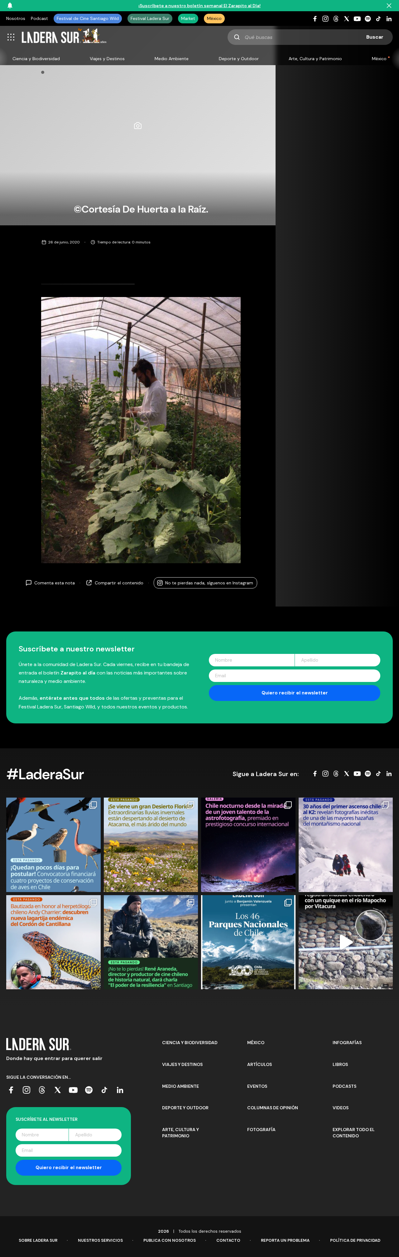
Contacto (228, 1240)
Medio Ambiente (172, 58)
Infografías (347, 1042)
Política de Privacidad (355, 1240)
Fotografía (261, 1129)
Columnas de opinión (272, 1108)
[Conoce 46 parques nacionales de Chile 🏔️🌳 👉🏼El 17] (248, 942)
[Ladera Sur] (64, 37)
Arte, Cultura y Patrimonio (315, 58)
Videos (341, 1108)
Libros (340, 1064)
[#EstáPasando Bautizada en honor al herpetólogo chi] (53, 942)
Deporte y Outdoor (239, 58)
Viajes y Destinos (107, 58)
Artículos (259, 1064)
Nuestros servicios (100, 1240)
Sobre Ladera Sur (38, 1240)
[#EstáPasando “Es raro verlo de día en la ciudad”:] (346, 942)
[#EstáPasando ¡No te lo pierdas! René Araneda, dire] (151, 942)
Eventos (257, 1086)
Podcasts (344, 1086)
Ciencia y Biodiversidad (36, 58)
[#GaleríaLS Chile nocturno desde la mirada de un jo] (248, 845)
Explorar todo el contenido (354, 1133)
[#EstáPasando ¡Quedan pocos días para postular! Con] (53, 845)
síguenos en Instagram (209, 583)
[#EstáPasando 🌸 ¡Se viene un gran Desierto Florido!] (151, 845)
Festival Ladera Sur (150, 18)
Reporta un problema (285, 1240)
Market (188, 18)
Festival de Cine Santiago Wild (88, 18)
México (214, 18)
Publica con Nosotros (169, 1240)
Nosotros (15, 18)
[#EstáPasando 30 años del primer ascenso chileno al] (346, 845)
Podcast (39, 18)
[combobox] (310, 37)
